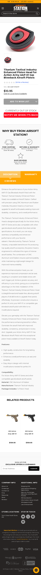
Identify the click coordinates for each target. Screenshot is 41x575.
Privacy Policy (25, 569)
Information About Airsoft (29, 500)
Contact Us (5, 490)
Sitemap (16, 569)
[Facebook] (32, 516)
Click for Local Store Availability (15, 94)
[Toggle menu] (3, 8)
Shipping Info (25, 486)
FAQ (3, 493)
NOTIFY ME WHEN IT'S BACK (21, 115)
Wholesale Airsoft (26, 502)
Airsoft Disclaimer (22, 539)
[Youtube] (23, 516)
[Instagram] (23, 521)
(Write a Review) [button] (22, 82)
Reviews (4, 499)
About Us (5, 486)
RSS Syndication (26, 498)
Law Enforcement (27, 504)
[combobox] (20, 13)
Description (10, 174)
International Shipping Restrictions (28, 489)
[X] (27, 516)
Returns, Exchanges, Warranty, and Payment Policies (29, 493)
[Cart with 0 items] (37, 8)
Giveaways (5, 488)
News (3, 497)
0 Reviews (10, 181)
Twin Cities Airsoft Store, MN (10, 516)
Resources (5, 495)
